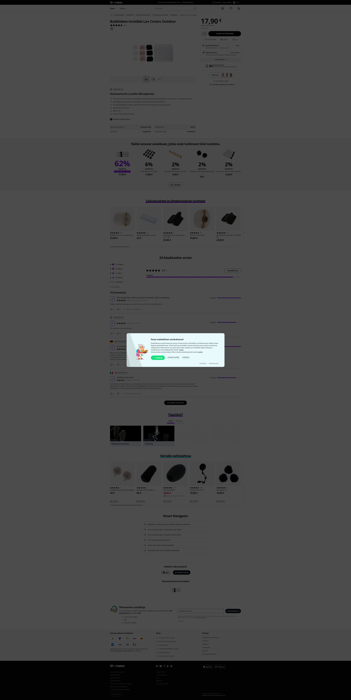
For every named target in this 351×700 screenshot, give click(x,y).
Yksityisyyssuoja (213, 363)
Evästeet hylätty (173, 357)
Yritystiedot (203, 363)
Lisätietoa (185, 357)
